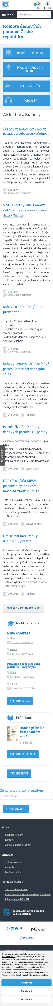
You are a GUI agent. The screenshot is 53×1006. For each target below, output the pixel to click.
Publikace (30, 414)
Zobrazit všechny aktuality (23, 608)
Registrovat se (16, 809)
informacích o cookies (38, 975)
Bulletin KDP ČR (29, 86)
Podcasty (30, 100)
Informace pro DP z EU (17, 899)
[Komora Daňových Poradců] (17, 5)
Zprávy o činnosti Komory (18, 844)
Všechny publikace (23, 754)
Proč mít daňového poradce (30, 69)
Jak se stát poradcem (16, 889)
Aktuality (9, 867)
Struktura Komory (14, 835)
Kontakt (9, 839)
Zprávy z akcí (32, 468)
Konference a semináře (19, 193)
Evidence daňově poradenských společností (27, 894)
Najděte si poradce (30, 53)
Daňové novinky (33, 524)
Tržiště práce (19, 773)
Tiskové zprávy (13, 862)
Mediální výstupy (14, 872)
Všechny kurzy (20, 701)
